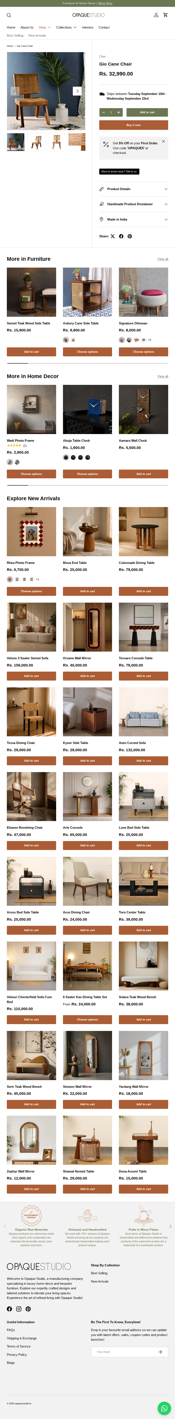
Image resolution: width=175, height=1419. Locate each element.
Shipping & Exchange (22, 1338)
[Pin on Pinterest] (129, 236)
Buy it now (134, 125)
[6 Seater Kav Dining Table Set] (87, 966)
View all (163, 259)
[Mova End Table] (87, 531)
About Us (27, 27)
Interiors (87, 27)
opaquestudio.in (23, 1403)
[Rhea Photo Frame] (31, 531)
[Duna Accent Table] (143, 1140)
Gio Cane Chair (25, 46)
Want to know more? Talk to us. (119, 171)
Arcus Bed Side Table (23, 912)
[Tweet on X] (112, 236)
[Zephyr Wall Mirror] (31, 1140)
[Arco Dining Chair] (87, 881)
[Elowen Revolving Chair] (31, 796)
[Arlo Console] (87, 796)
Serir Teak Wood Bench (24, 1086)
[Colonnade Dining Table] (143, 531)
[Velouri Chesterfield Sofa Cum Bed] (31, 966)
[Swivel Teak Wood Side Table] (31, 292)
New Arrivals (37, 35)
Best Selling (15, 35)
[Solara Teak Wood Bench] (143, 966)
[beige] (136, 340)
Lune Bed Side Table (134, 827)
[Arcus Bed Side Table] (31, 881)
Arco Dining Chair (76, 912)
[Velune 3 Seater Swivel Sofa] (31, 627)
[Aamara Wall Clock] (143, 409)
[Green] (73, 457)
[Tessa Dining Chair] (31, 712)
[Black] (17, 462)
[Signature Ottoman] (143, 292)
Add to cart (147, 112)
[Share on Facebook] (121, 236)
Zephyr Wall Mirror (21, 1171)
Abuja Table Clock (76, 440)
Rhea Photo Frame (21, 563)
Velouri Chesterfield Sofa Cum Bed (29, 999)
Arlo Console (73, 827)
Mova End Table (75, 563)
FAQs (11, 1330)
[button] (165, 15)
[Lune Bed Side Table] (143, 796)
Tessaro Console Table (136, 658)
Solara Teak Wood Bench (137, 997)
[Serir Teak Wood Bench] (31, 1055)
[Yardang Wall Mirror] (143, 1055)
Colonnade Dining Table (137, 563)
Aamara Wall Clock (133, 440)
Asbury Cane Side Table (81, 323)
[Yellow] (87, 457)
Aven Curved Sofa (132, 743)
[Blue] (143, 340)
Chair (102, 56)
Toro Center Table (132, 912)
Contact (104, 27)
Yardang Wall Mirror (134, 1086)
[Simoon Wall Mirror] (87, 1055)
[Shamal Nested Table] (87, 1140)
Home (11, 27)
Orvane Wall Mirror (77, 658)
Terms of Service (19, 1346)
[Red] (80, 457)
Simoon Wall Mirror (77, 1086)
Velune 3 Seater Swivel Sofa (27, 658)
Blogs (11, 1363)
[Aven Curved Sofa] (143, 712)
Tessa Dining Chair (21, 743)
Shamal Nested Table (78, 1171)
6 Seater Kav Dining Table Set (85, 997)
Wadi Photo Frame (20, 440)
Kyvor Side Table (75, 743)
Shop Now (122, 3)
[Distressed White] (73, 340)
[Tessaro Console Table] (143, 627)
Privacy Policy (17, 1354)
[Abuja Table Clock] (87, 409)
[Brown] (129, 340)
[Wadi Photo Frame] (31, 409)
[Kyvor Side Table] (87, 712)
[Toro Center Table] (143, 881)
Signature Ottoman (133, 323)
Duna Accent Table (133, 1171)
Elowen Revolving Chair (25, 827)
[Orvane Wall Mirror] (87, 627)
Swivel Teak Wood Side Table (28, 323)
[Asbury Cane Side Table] (87, 292)
